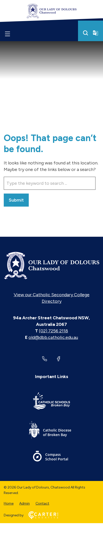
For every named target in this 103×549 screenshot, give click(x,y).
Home (9, 503)
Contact (42, 503)
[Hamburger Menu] (7, 34)
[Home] (51, 265)
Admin (24, 503)
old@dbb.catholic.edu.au (53, 337)
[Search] (85, 33)
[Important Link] (51, 401)
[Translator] (95, 33)
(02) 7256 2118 (53, 331)
